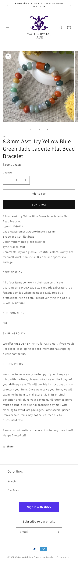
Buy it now (39, 204)
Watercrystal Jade (24, 557)
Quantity (7, 172)
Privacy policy (64, 557)
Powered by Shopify (43, 557)
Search (12, 481)
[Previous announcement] (7, 5)
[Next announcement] (71, 5)
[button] (7, 27)
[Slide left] (31, 129)
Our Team (13, 490)
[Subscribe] (58, 531)
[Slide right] (47, 129)
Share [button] (10, 446)
